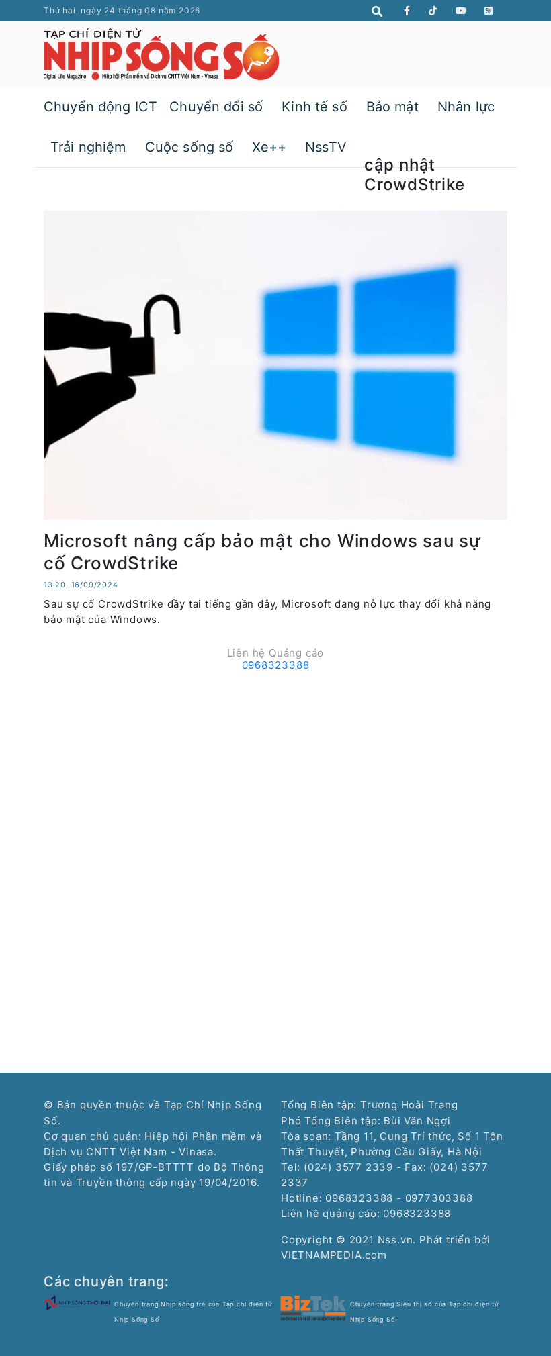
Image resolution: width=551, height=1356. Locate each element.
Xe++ (269, 147)
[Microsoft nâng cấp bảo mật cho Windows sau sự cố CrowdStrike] (275, 364)
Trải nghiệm (88, 147)
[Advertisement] (275, 771)
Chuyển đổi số (216, 107)
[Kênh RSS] (489, 10)
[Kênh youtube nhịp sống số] (461, 10)
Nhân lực (466, 107)
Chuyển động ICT (100, 107)
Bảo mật (392, 107)
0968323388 (276, 665)
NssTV (326, 147)
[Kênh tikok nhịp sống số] (433, 10)
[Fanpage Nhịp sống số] (407, 10)
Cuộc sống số (189, 147)
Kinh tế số (314, 107)
